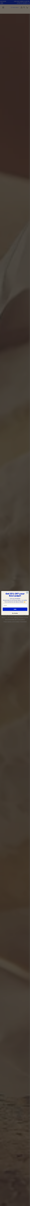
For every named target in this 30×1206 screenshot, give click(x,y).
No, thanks (15, 613)
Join (15, 609)
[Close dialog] (27, 592)
